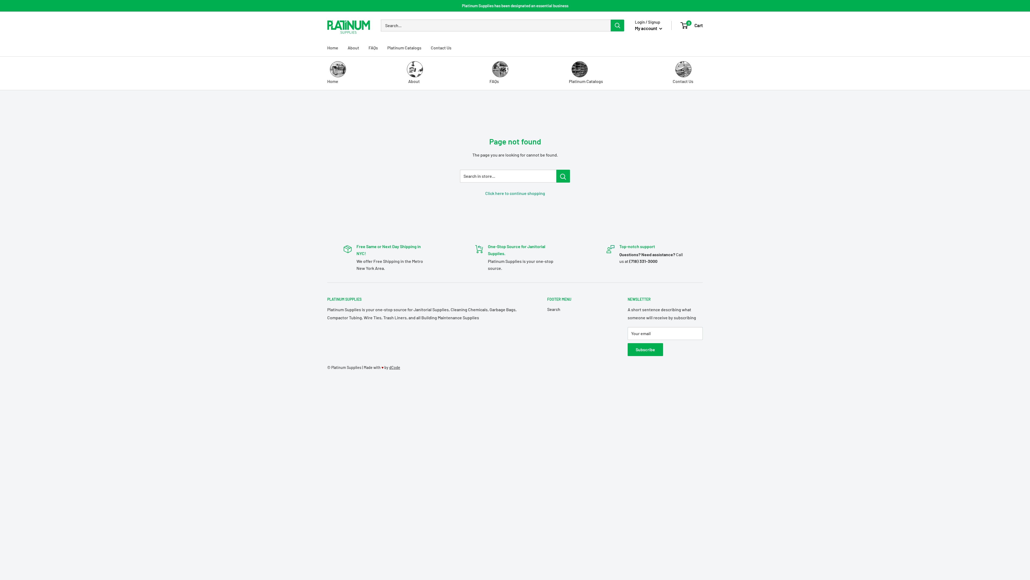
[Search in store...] (563, 176)
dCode (394, 367)
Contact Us (441, 47)
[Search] (617, 25)
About (353, 47)
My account (646, 28)
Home (332, 47)
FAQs (373, 47)
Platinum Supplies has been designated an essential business (515, 5)
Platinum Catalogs (404, 47)
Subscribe (645, 349)
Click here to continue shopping (515, 193)
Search (553, 309)
